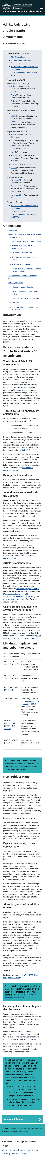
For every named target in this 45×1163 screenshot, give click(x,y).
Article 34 (14, 101)
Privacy (23, 1154)
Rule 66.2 (14, 155)
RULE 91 (8, 743)
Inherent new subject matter (22, 287)
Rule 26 (14, 141)
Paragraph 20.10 (17, 195)
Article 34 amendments (21, 264)
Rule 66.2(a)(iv (29, 1039)
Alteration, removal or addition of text (26, 298)
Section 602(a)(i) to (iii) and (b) (27, 589)
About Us (5, 1150)
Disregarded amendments (22, 253)
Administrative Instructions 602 (16, 594)
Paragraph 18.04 (17, 180)
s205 (13, 116)
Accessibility (6, 1154)
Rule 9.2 (14, 134)
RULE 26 (13, 678)
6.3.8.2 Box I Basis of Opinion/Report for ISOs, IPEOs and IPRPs (23, 214)
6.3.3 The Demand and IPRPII (14, 599)
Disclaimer (35, 1150)
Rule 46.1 (14, 152)
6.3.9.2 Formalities (18, 57)
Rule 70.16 (15, 164)
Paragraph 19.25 (17, 186)
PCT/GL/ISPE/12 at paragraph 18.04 (20, 597)
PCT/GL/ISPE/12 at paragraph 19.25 (25, 638)
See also (15, 303)
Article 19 (14, 86)
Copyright (15, 1154)
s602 (13, 122)
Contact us (14, 1150)
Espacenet (17, 390)
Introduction (12, 230)
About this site (25, 1150)
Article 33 (14, 95)
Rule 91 (14, 168)
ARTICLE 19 (9, 690)
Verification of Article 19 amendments (26, 241)
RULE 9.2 (13, 664)
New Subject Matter (15, 283)
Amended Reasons (14, 1119)
